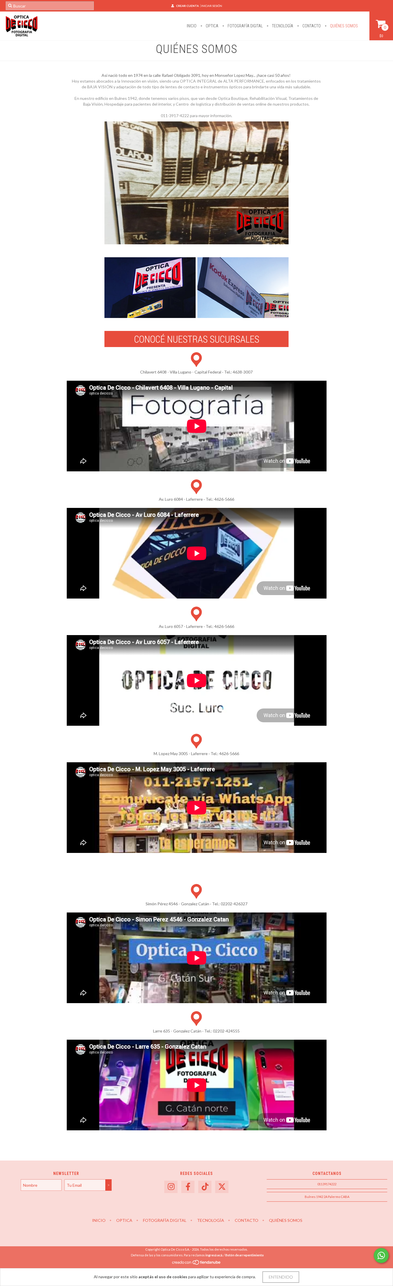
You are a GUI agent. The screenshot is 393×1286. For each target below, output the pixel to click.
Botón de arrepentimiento (244, 1255)
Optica (211, 26)
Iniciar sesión (211, 5)
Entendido (281, 1276)
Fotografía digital (245, 26)
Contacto (311, 26)
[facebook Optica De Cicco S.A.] (187, 1187)
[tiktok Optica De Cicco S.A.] (204, 1187)
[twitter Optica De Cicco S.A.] (221, 1187)
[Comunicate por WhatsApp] (381, 1255)
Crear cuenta (187, 5)
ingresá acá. (214, 1255)
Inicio (192, 26)
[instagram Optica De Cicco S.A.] (171, 1187)
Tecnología (282, 26)
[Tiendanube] (196, 1264)
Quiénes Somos (343, 26)
